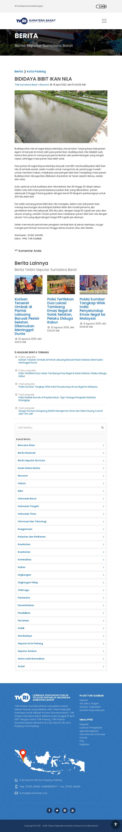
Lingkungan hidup (28, 582)
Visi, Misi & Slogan (89, 703)
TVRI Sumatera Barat (26, 84)
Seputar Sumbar (27, 651)
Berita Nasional (26, 452)
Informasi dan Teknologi (32, 521)
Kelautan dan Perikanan (32, 536)
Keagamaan (25, 529)
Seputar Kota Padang (30, 643)
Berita (19, 71)
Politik (21, 628)
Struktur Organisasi (90, 706)
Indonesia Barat (27, 498)
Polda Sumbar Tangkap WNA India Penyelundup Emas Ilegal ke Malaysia (92, 309)
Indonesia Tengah (28, 506)
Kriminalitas (24, 559)
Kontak (83, 737)
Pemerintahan (26, 605)
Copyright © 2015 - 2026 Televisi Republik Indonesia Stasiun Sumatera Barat (61, 825)
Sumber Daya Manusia (92, 710)
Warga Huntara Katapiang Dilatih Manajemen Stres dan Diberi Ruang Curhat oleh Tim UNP (61, 412)
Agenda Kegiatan (89, 731)
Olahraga (23, 590)
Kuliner (22, 567)
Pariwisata (24, 597)
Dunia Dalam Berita (29, 468)
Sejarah (84, 700)
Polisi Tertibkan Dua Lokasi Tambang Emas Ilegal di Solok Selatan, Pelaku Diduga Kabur (60, 311)
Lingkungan (24, 574)
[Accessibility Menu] (115, 824)
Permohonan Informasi (92, 734)
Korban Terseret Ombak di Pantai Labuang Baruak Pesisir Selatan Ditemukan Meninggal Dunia (27, 316)
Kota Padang (36, 71)
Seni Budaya (25, 635)
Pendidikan (24, 613)
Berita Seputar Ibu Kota (31, 460)
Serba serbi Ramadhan (31, 658)
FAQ (82, 741)
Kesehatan (24, 544)
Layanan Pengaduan (91, 727)
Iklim (20, 491)
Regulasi (84, 724)
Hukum (22, 483)
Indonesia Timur (27, 513)
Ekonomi (44, 84)
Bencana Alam (26, 445)
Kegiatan (84, 744)
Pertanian (23, 620)
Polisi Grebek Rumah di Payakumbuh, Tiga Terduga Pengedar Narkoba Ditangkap (57, 399)
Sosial (21, 666)
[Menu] (104, 21)
